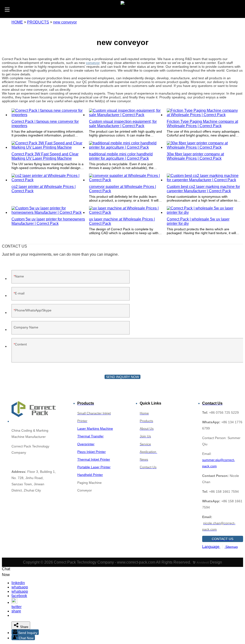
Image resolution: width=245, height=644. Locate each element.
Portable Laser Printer (94, 467)
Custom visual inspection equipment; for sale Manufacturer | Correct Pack (123, 123)
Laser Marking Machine (95, 428)
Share (23, 627)
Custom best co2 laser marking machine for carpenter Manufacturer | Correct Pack (203, 189)
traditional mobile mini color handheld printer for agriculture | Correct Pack (121, 156)
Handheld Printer (90, 475)
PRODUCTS (38, 22)
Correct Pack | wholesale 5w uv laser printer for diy (198, 221)
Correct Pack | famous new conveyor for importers (45, 123)
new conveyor (65, 22)
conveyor (93, 63)
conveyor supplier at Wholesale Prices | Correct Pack (122, 189)
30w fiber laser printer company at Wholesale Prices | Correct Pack (195, 156)
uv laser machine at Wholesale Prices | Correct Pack (122, 221)
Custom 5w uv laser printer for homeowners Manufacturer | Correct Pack (48, 221)
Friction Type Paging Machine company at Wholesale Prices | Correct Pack (202, 123)
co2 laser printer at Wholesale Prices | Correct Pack (43, 189)
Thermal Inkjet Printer (93, 459)
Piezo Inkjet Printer (91, 452)
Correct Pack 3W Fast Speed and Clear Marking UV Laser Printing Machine (44, 156)
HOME (17, 22)
